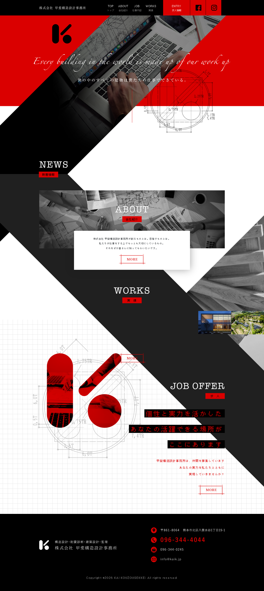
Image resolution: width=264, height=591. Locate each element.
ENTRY (176, 8)
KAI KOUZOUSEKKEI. (130, 578)
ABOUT (123, 8)
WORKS (151, 8)
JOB (137, 8)
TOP (110, 8)
